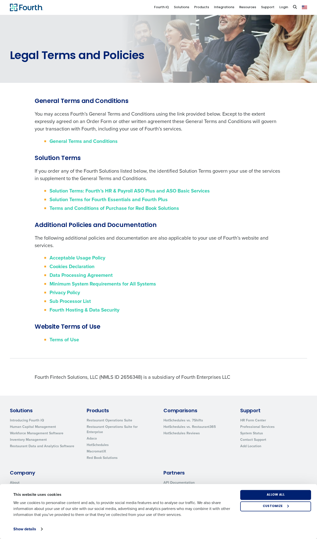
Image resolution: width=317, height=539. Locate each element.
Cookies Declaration (72, 266)
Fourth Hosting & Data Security (84, 310)
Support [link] (267, 7)
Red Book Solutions (102, 457)
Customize (273, 506)
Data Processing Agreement (81, 275)
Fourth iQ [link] (161, 7)
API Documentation (179, 482)
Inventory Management (28, 439)
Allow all (276, 494)
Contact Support (253, 439)
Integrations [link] (224, 7)
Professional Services (257, 426)
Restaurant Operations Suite (109, 420)
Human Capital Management (33, 426)
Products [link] (201, 7)
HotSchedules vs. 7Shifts (183, 420)
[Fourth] (26, 7)
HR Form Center (253, 420)
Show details (24, 529)
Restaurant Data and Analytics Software (42, 446)
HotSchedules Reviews (181, 433)
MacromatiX (96, 451)
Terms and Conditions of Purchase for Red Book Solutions (114, 208)
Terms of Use (64, 339)
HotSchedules (98, 444)
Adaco (92, 438)
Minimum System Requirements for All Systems (103, 283)
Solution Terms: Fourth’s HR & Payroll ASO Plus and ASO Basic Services (130, 190)
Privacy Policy (65, 292)
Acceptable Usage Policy (77, 257)
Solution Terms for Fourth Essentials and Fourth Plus (109, 199)
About (15, 482)
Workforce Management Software (36, 433)
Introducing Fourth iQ (27, 420)
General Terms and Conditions (84, 141)
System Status (251, 433)
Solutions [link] (181, 7)
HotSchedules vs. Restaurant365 (189, 426)
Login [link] (283, 7)
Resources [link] (247, 7)
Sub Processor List (70, 301)
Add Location (250, 446)
